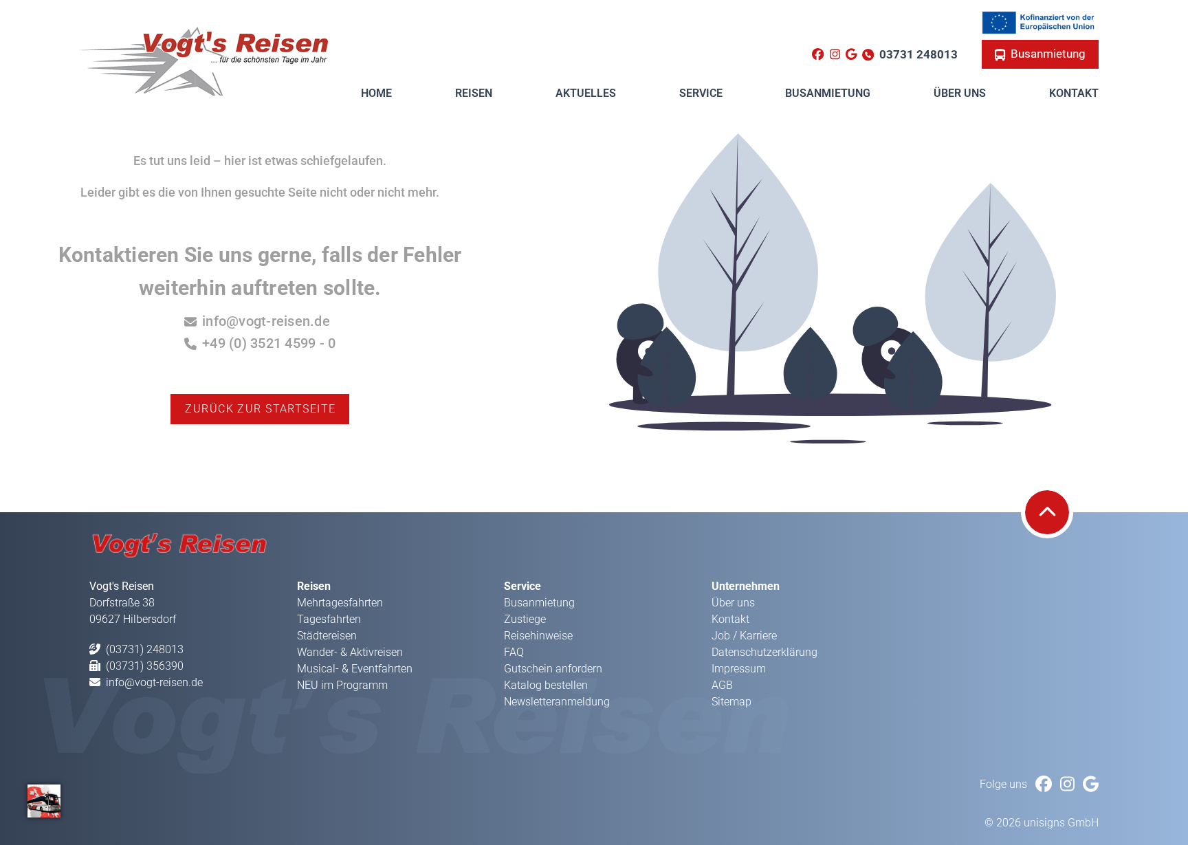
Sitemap (731, 701)
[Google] (851, 55)
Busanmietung (1048, 54)
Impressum (739, 668)
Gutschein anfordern (553, 668)
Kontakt (1074, 93)
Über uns (733, 602)
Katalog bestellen (546, 685)
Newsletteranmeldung (557, 701)
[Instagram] (835, 55)
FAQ (514, 652)
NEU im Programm (342, 685)
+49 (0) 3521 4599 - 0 (269, 343)
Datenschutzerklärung (764, 652)
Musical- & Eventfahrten (354, 668)
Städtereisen (327, 635)
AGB (722, 685)
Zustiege (525, 619)
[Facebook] (818, 55)
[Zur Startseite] (203, 60)
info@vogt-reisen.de (266, 321)
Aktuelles (586, 93)
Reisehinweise (538, 635)
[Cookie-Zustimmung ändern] (44, 800)
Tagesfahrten (329, 619)
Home (376, 93)
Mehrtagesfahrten (340, 602)
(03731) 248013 (145, 649)
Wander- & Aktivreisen (350, 652)
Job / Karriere (744, 635)
